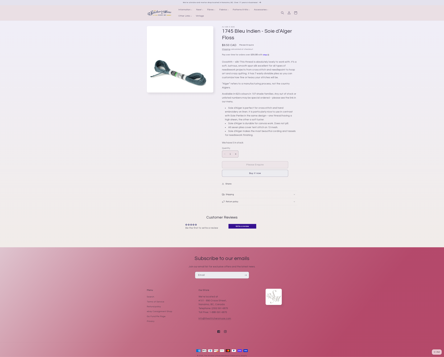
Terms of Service (155, 302)
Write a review (242, 226)
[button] (282, 13)
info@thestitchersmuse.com (215, 318)
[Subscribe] (245, 275)
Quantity (226, 148)
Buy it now (255, 173)
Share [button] (228, 184)
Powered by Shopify (238, 355)
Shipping (226, 49)
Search (150, 297)
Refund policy (154, 306)
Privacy (150, 321)
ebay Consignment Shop (159, 311)
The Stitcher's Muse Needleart (217, 355)
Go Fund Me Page (156, 316)
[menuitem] (185, 10)
